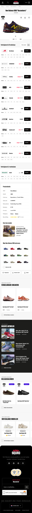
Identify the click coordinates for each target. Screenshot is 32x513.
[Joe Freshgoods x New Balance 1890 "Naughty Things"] (26, 262)
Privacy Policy (25, 510)
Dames (16, 213)
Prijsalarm (7, 272)
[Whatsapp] (18, 463)
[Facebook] (9, 463)
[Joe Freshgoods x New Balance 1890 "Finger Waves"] (19, 262)
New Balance (13, 6)
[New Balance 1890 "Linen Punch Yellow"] (13, 262)
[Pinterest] (23, 463)
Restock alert (17, 272)
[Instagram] (14, 463)
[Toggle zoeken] (8, 2)
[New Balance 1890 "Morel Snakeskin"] (26, 255)
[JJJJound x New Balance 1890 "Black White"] (26, 249)
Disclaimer (17, 510)
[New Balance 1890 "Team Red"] (13, 249)
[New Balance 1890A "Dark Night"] (19, 249)
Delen (27, 272)
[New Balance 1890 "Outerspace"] (6, 262)
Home (7, 6)
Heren (12, 213)
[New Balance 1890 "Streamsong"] (6, 255)
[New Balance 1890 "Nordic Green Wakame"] (19, 255)
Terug (2, 6)
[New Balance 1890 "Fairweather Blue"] (6, 249)
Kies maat (25, 45)
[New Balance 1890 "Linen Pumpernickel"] (13, 255)
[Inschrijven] (27, 487)
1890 (19, 6)
